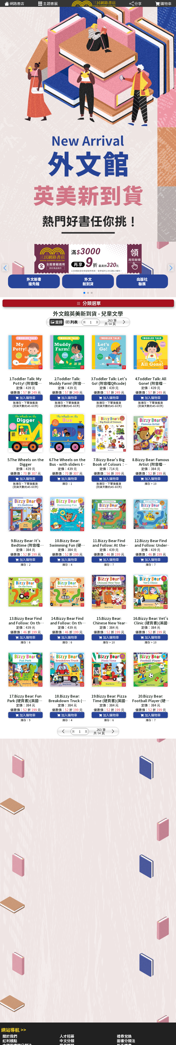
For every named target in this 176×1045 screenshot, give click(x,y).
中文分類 (67, 1040)
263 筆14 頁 (112, 322)
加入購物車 (27, 397)
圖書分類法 (126, 1040)
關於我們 (10, 1036)
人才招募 (67, 1036)
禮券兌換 (124, 1036)
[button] (171, 267)
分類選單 (91, 303)
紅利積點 (10, 1040)
